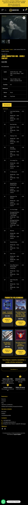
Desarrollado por (14, 434)
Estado (7, 49)
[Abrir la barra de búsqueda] (5, 10)
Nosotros (3, 399)
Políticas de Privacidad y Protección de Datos (11, 406)
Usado (11, 49)
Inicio (2, 49)
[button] (24, 17)
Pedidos (3, 413)
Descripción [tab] (7, 105)
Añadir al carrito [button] (7, 320)
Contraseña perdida (6, 415)
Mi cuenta (3, 411)
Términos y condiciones (7, 404)
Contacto (3, 401)
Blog (2, 402)
